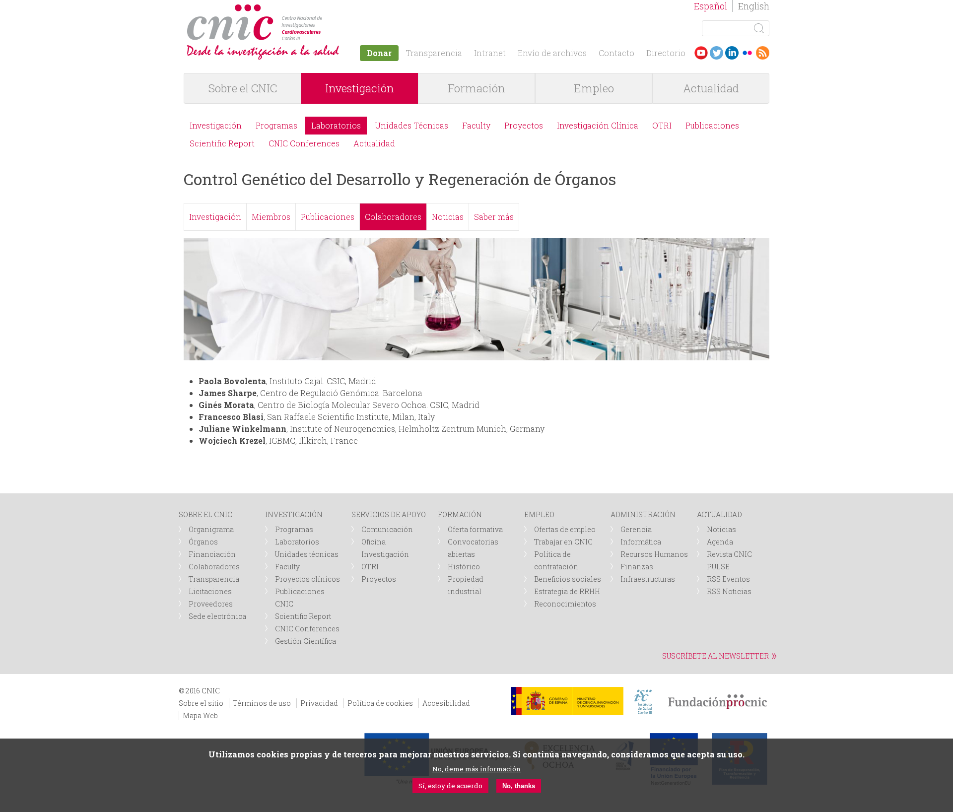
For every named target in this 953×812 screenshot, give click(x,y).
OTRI (662, 125)
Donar (379, 53)
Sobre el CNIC (242, 88)
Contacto (616, 53)
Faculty (476, 125)
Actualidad (711, 88)
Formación (476, 88)
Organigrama (211, 529)
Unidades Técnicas (411, 125)
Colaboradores (393, 216)
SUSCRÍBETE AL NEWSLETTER (715, 656)
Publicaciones (712, 125)
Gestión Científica (305, 641)
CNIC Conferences (304, 143)
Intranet (490, 53)
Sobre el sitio (201, 703)
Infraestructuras (647, 579)
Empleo (594, 88)
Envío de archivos (552, 53)
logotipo (326, 9)
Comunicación (387, 529)
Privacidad (319, 703)
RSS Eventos (728, 579)
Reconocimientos (565, 604)
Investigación (359, 88)
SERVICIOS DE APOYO (388, 514)
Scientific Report (222, 143)
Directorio (665, 53)
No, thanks (518, 786)
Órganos (203, 541)
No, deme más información (476, 768)
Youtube (701, 53)
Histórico (464, 566)
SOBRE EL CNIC (205, 514)
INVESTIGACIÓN (294, 514)
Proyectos (523, 125)
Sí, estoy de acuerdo (450, 785)
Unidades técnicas (307, 554)
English (753, 6)
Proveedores (211, 604)
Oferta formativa (475, 529)
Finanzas (636, 566)
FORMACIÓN (460, 514)
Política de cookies (380, 703)
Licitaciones (210, 591)
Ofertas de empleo (565, 529)
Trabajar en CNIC (563, 541)
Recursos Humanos (654, 554)
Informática (640, 541)
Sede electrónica (217, 616)
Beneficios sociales (567, 579)
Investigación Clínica (597, 125)
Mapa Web (200, 715)
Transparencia (434, 53)
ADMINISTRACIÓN (643, 514)
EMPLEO (539, 514)
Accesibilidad (446, 703)
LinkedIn (732, 53)
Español (710, 6)
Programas (276, 125)
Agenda (720, 541)
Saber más (494, 216)
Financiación (212, 554)
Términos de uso (262, 703)
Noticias (448, 216)
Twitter (716, 53)
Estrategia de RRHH (567, 591)
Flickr (747, 53)
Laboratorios (336, 125)
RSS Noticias (729, 591)
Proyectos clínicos (307, 579)
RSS (762, 53)
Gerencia (636, 529)
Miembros (271, 216)
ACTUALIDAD (719, 514)
